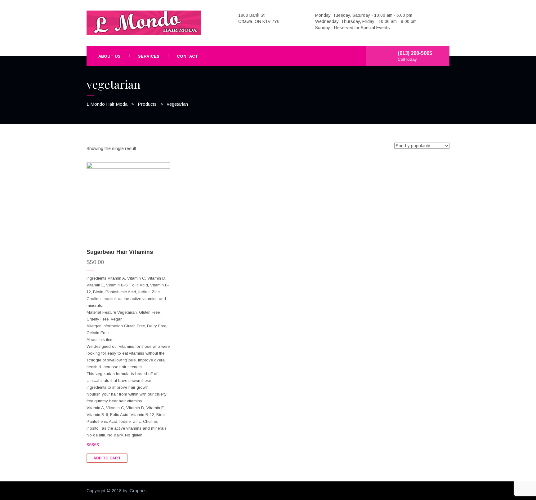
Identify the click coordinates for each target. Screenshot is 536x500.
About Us (109, 56)
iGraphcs (138, 490)
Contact (187, 56)
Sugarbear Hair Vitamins (120, 252)
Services (148, 56)
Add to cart (107, 458)
